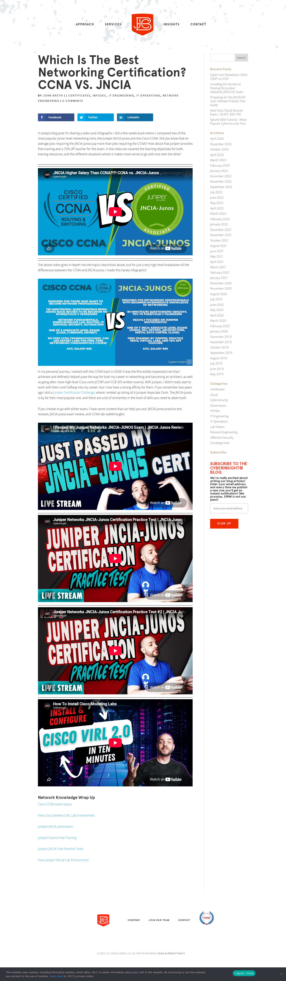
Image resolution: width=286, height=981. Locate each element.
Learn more (56, 976)
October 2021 (219, 240)
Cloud (214, 395)
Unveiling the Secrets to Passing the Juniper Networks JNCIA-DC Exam (226, 88)
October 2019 (219, 347)
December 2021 (221, 230)
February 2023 (220, 165)
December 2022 (221, 176)
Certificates (79, 95)
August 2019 (218, 358)
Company (134, 920)
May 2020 (216, 310)
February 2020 (220, 326)
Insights (172, 24)
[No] (281, 974)
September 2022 (221, 187)
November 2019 (221, 342)
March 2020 (218, 320)
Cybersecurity (219, 400)
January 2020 (219, 331)
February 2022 (220, 219)
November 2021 (221, 235)
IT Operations (148, 95)
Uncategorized (219, 443)
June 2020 (217, 305)
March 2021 (218, 267)
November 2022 (221, 181)
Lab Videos (217, 427)
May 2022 (216, 203)
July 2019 (216, 363)
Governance (218, 405)
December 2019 (221, 337)
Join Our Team (159, 920)
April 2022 (217, 208)
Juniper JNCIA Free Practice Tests (60, 849)
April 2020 (217, 315)
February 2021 (220, 272)
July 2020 (216, 299)
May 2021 (216, 256)
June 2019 (217, 369)
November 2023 (221, 144)
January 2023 (219, 171)
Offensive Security (221, 437)
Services (113, 24)
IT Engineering (121, 95)
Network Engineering (223, 432)
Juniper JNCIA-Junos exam (55, 826)
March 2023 (218, 160)
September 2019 (221, 353)
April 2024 (217, 139)
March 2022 (218, 213)
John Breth (53, 95)
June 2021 (217, 251)
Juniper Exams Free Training (57, 838)
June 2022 (217, 197)
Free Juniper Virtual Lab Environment (63, 860)
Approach (85, 24)
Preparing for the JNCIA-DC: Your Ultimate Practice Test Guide (228, 101)
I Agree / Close (244, 973)
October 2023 (219, 149)
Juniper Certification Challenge (74, 392)
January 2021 (219, 278)
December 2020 (221, 283)
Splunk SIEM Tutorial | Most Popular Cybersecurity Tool (228, 121)
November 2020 (221, 288)
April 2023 (217, 155)
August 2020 (218, 294)
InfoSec (99, 95)
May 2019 (216, 374)
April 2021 (217, 262)
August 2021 (218, 246)
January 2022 (219, 224)
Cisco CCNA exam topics (55, 804)
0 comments (72, 101)
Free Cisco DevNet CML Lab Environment (66, 815)
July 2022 (216, 192)
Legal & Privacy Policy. (171, 953)
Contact (198, 24)
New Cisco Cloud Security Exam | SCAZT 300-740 (226, 112)
